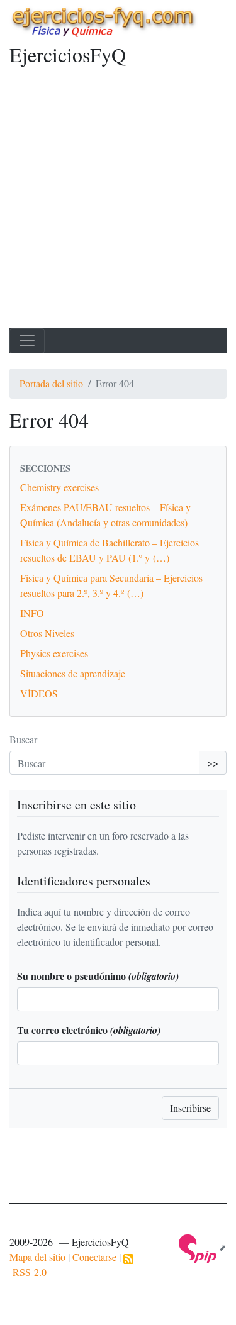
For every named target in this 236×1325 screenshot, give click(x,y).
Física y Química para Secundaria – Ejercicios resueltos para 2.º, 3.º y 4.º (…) (111, 585)
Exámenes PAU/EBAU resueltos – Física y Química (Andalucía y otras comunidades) (105, 515)
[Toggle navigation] (27, 340)
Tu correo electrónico (88, 1030)
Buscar (23, 739)
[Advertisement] (118, 204)
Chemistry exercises (59, 487)
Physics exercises (54, 653)
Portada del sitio (51, 383)
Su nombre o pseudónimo (98, 975)
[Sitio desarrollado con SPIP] (203, 1247)
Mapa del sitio (37, 1256)
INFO (32, 612)
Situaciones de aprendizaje (72, 673)
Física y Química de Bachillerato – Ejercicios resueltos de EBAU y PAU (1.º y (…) (109, 550)
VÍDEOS (39, 693)
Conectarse (94, 1256)
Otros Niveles (47, 633)
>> (212, 762)
